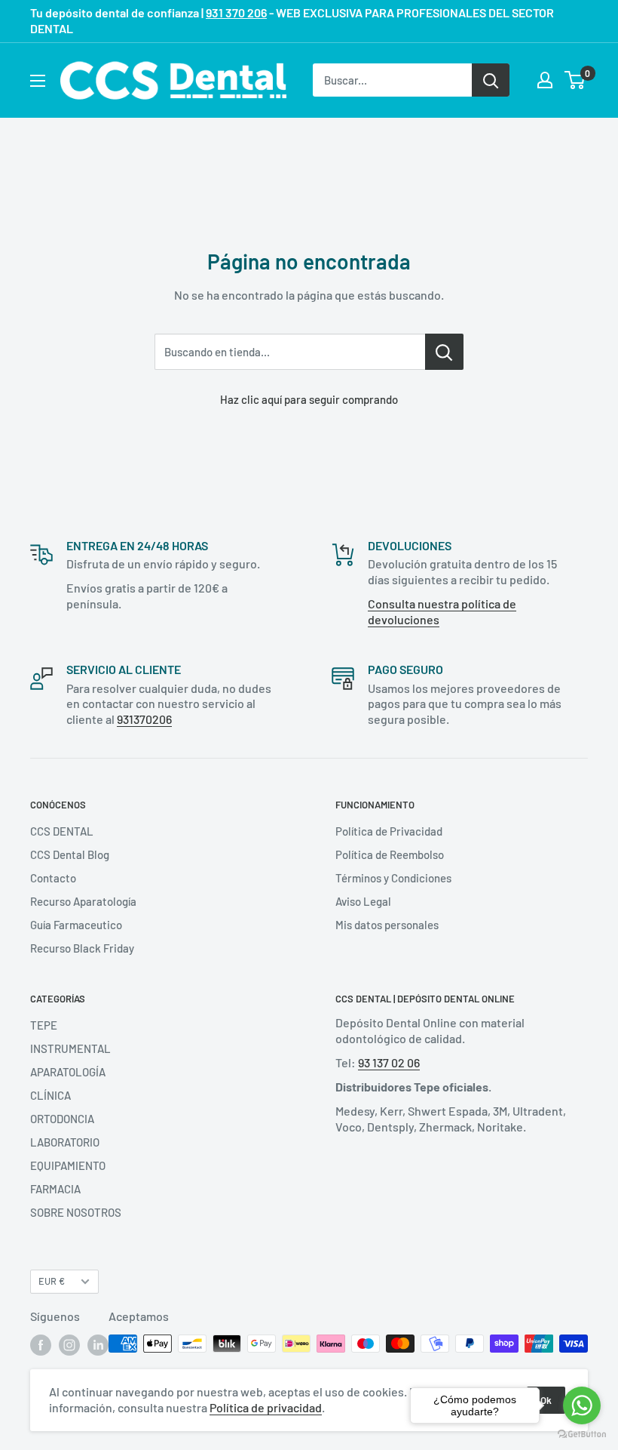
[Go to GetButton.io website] (582, 1434)
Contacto (53, 878)
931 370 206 (236, 12)
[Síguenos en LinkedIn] (98, 1345)
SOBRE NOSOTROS (75, 1212)
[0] (575, 80)
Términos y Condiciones (393, 878)
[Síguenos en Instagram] (69, 1345)
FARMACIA (55, 1189)
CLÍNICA (50, 1095)
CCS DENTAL (61, 831)
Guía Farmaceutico (76, 924)
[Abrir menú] (37, 81)
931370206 (144, 719)
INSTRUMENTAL (70, 1048)
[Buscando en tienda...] (444, 352)
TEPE (43, 1025)
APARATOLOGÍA (68, 1072)
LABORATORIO (64, 1142)
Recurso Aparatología (83, 901)
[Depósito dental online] (173, 80)
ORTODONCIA (62, 1118)
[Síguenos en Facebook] (40, 1345)
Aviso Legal (363, 901)
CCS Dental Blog (69, 854)
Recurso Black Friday (82, 948)
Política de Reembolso (389, 854)
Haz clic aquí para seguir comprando (309, 399)
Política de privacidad (266, 1407)
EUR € (51, 1281)
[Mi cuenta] (544, 80)
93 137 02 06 (389, 1062)
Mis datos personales (387, 924)
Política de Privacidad (388, 831)
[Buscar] (490, 80)
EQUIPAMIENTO (68, 1165)
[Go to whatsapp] (582, 1405)
